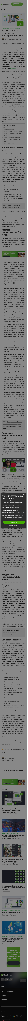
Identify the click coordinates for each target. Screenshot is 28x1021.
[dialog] (13, 510)
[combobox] (23, 494)
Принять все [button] (14, 522)
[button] (13, 526)
